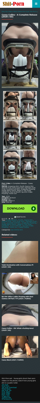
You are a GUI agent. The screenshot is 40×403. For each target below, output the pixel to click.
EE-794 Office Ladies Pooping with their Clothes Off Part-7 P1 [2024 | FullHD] (17, 297)
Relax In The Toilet (24, 224)
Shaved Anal (6, 221)
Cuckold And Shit (13, 223)
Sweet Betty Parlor (9, 224)
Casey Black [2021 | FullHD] (13, 360)
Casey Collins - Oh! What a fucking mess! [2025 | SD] (18, 329)
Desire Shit (28, 220)
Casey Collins (24, 227)
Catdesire (5, 226)
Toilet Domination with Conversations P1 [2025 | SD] (17, 266)
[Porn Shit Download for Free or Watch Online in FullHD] (14, 4)
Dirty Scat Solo (18, 221)
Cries (4, 223)
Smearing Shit (11, 220)
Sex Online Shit (17, 230)
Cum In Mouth (15, 226)
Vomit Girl (13, 227)
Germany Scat (31, 221)
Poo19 (20, 220)
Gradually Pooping (29, 223)
